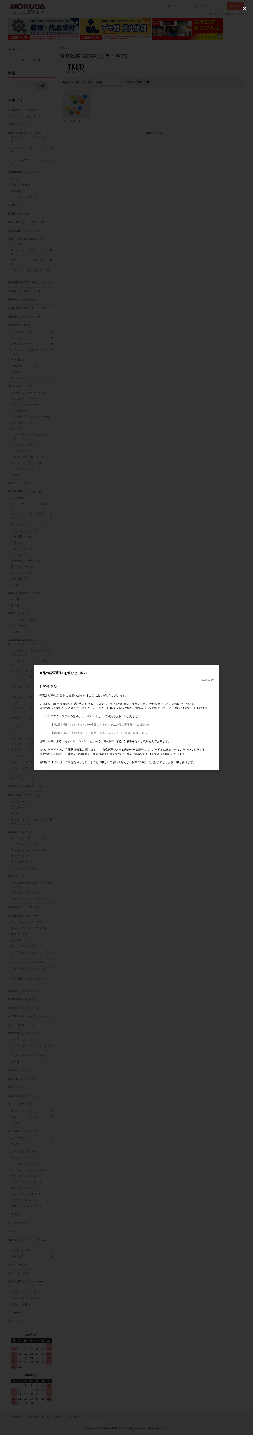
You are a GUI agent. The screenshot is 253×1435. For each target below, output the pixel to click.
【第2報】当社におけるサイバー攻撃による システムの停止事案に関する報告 (99, 732)
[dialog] (126, 717)
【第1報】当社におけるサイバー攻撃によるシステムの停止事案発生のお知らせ (100, 724)
